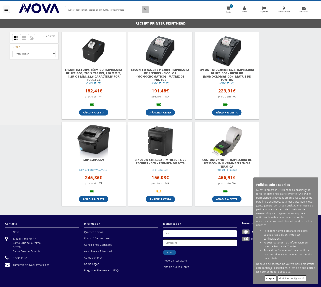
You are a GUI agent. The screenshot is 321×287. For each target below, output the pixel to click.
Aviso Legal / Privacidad (98, 251)
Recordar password (175, 260)
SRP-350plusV (92, 160)
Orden (16, 47)
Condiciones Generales (98, 244)
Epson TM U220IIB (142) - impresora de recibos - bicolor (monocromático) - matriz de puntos (221, 74)
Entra (244, 11)
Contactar (304, 11)
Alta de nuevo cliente (176, 267)
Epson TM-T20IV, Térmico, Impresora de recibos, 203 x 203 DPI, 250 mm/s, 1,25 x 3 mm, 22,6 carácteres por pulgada (92, 74)
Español (264, 11)
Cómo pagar (91, 264)
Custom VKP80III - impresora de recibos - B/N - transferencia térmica (221, 163)
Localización (284, 11)
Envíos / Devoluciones (97, 238)
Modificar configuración (292, 278)
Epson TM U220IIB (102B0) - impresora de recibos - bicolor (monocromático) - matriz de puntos (157, 74)
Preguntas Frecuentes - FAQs (102, 270)
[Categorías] (6, 9)
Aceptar (270, 278)
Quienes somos (93, 232)
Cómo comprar (93, 257)
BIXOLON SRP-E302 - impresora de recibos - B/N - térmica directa (157, 161)
